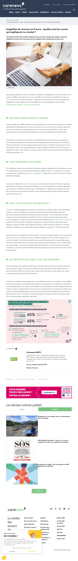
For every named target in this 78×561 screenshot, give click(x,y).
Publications (33, 12)
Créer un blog (56, 4)
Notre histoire (28, 518)
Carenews (55, 409)
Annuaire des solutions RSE (44, 528)
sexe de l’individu (62, 220)
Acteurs (22, 409)
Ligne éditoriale (29, 524)
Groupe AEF (61, 526)
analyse (32, 97)
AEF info (59, 529)
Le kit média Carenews (61, 522)
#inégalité (10, 379)
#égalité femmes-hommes (26, 379)
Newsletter (47, 4)
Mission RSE (61, 518)
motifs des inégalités (31, 184)
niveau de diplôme (34, 173)
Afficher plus (39, 491)
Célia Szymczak (55, 22)
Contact (42, 542)
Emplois (68, 12)
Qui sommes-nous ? (30, 521)
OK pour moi (32, 551)
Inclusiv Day (61, 538)
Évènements (44, 12)
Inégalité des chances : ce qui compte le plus (23, 104)
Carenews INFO (14, 20)
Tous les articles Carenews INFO (36, 364)
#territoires (42, 379)
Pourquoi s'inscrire (30, 527)
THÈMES (24, 12)
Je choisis (12, 551)
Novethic (60, 532)
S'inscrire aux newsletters (44, 533)
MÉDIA (11, 12)
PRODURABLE (61, 535)
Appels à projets (57, 12)
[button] (4, 557)
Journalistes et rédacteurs (45, 538)
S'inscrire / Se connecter (69, 4)
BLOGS (17, 12)
